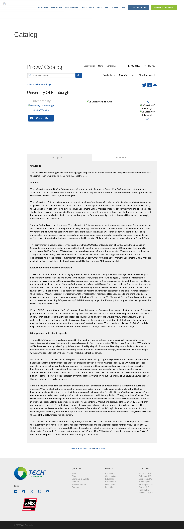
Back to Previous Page (40, 84)
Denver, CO (144, 487)
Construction (111, 476)
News (100, 66)
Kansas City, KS (146, 493)
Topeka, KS (144, 490)
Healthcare (110, 484)
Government (110, 482)
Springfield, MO (145, 479)
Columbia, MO (145, 476)
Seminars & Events (80, 479)
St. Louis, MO (145, 473)
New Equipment (147, 75)
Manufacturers (126, 75)
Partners (75, 482)
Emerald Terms (76, 448)
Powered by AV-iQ (100, 448)
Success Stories (79, 484)
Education (109, 479)
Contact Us (111, 66)
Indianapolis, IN (146, 484)
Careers (75, 487)
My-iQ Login (136, 66)
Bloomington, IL (146, 482)
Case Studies (89, 66)
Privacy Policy (88, 448)
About (74, 473)
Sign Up (151, 66)
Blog (74, 476)
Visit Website (42, 110)
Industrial (109, 487)
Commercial (110, 473)
